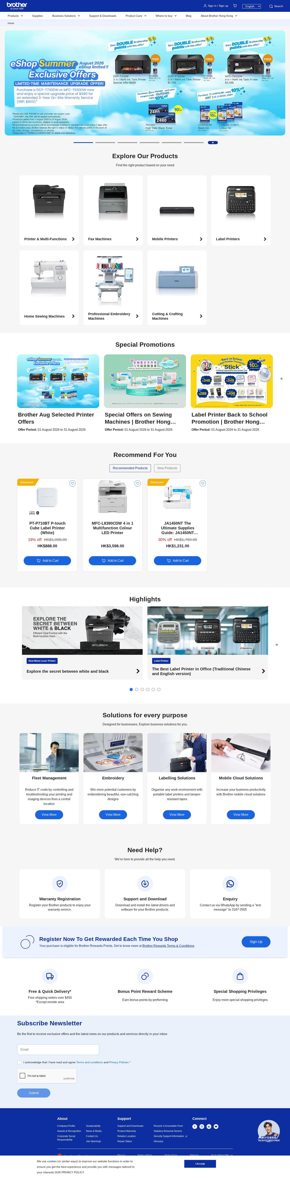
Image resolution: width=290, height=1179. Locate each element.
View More (49, 814)
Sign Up (256, 942)
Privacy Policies (119, 1062)
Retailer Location (126, 1136)
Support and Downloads (130, 1126)
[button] (83, 142)
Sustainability (93, 1126)
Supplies (37, 15)
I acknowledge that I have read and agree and (76, 1062)
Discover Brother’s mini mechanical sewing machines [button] (203, 671)
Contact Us (92, 1136)
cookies (52, 1161)
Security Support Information (169, 1136)
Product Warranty (126, 1131)
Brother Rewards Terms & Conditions (168, 945)
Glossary (158, 1141)
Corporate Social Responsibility (66, 1138)
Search (278, 6)
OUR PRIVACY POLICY (69, 1172)
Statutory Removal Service (168, 1131)
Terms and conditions (89, 1062)
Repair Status (124, 1141)
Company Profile (66, 1126)
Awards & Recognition (69, 1131)
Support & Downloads (102, 15)
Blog (188, 15)
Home (11, 23)
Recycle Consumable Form (168, 1126)
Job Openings (93, 1141)
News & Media (94, 1131)
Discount (27, 482)
